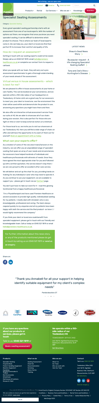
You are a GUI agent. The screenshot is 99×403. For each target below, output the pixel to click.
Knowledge (77, 11)
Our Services (51, 11)
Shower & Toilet (8, 381)
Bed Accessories (8, 375)
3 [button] (51, 296)
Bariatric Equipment (9, 368)
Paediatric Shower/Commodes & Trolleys (10, 371)
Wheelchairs (7, 377)
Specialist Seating (16, 24)
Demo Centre (32, 370)
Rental (39, 11)
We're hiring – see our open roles (49, 1)
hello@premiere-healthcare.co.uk (17, 227)
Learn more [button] (16, 395)
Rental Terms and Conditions (79, 393)
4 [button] (54, 296)
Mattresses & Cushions (10, 379)
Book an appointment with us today (26, 136)
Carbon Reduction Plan (82, 395)
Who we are (64, 11)
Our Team (55, 364)
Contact (40, 5)
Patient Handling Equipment (12, 366)
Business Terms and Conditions (57, 393)
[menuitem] (29, 10)
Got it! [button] (20, 399)
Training (30, 372)
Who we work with (58, 366)
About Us (55, 362)
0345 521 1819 (21, 341)
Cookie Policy (57, 395)
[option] (49, 285)
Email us (51, 5)
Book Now (90, 10)
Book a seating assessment (17, 346)
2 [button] (48, 296)
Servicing (31, 368)
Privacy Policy (46, 395)
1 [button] (45, 296)
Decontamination (33, 366)
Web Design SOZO (49, 398)
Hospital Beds (7, 364)
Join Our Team (57, 368)
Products (29, 11)
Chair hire (31, 364)
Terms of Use (68, 395)
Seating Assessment (35, 362)
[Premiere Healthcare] (8, 9)
